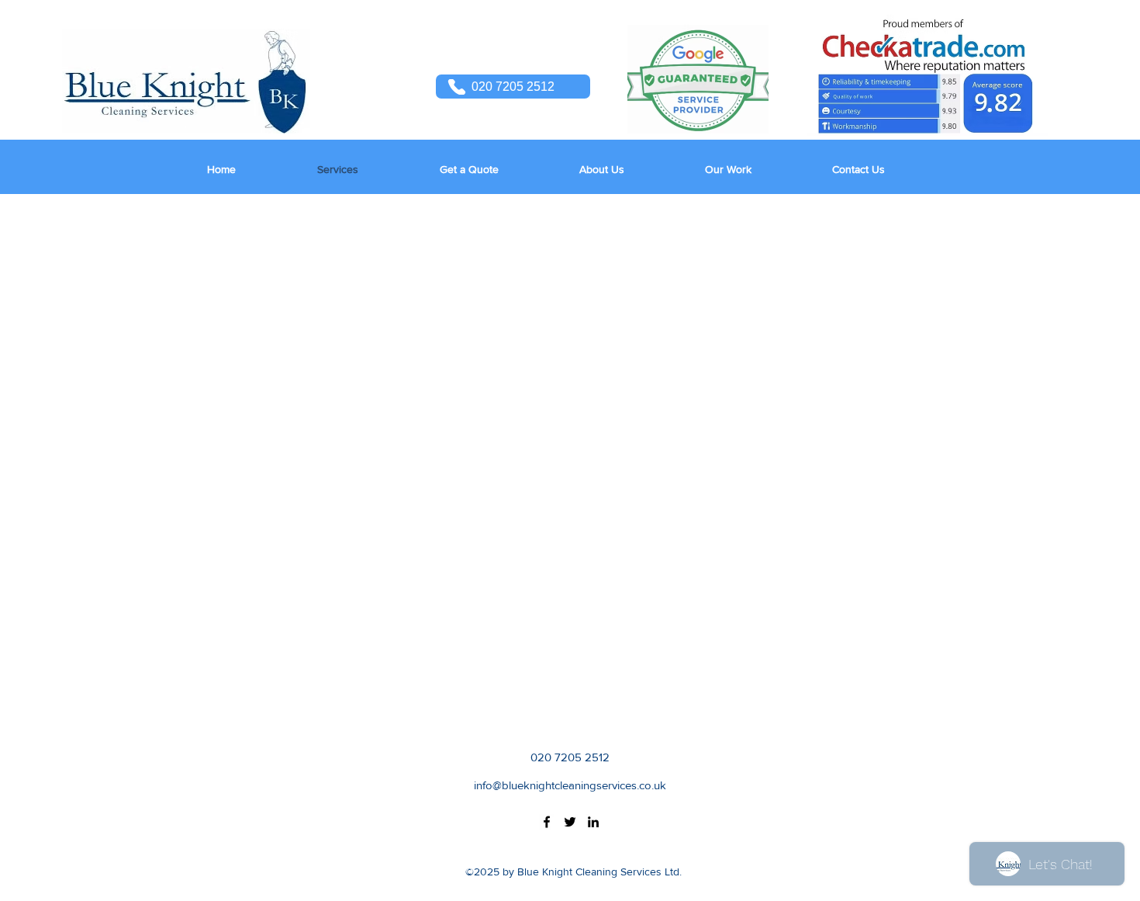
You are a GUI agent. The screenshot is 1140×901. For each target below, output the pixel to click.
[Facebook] (546, 822)
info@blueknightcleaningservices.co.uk (570, 785)
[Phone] (456, 87)
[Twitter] (570, 822)
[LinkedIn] (593, 822)
